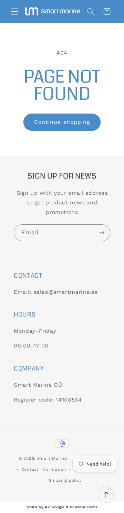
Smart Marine (52, 458)
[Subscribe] (102, 232)
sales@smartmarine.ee (65, 292)
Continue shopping (62, 122)
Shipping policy (65, 480)
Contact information (43, 469)
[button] (14, 11)
